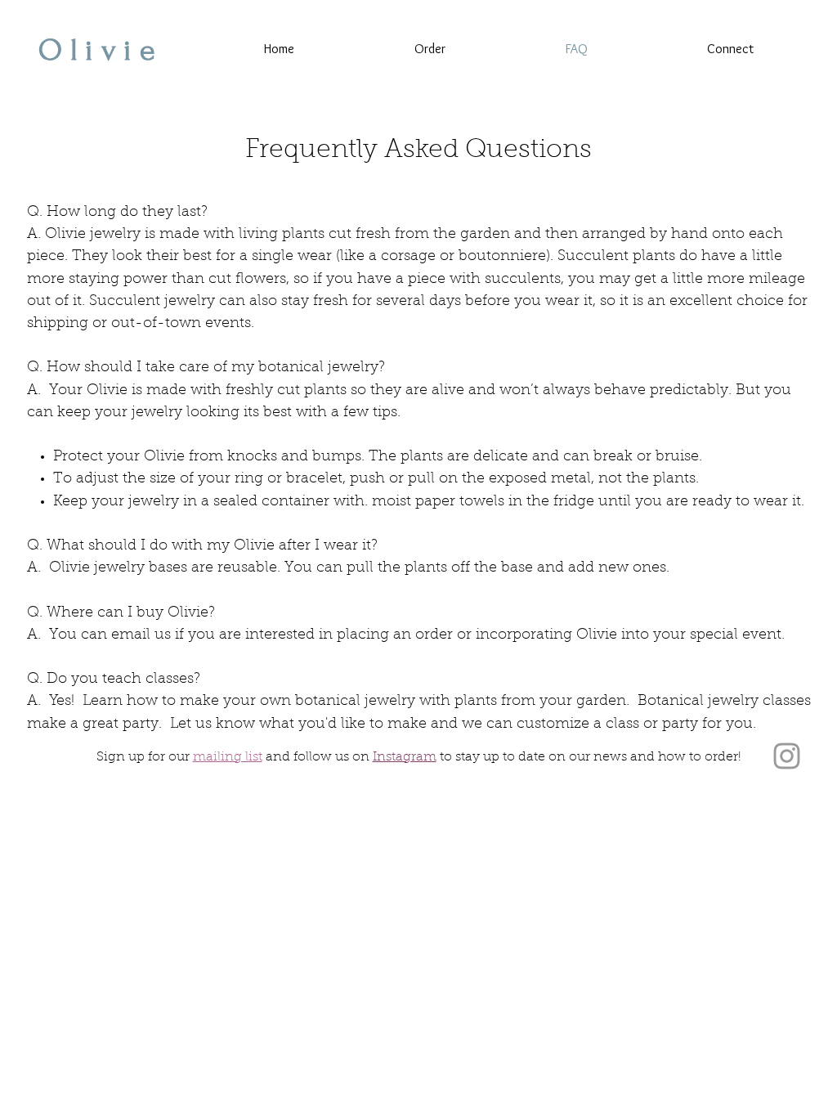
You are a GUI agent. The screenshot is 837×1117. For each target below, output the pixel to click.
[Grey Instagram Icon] (786, 756)
